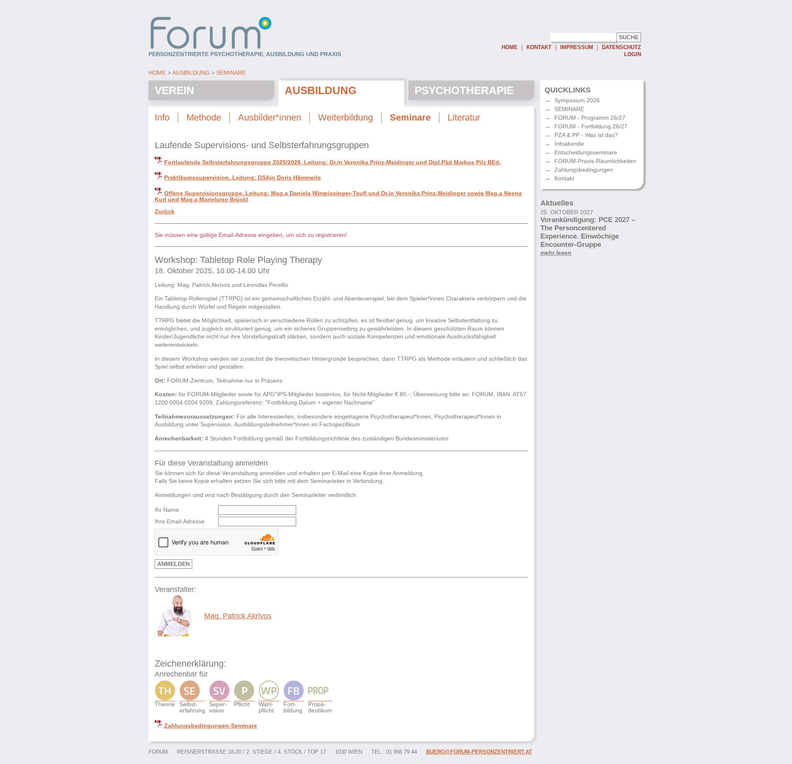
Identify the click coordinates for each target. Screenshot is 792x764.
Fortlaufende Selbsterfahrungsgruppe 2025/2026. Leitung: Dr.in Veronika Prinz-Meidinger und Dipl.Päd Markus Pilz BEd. (332, 162)
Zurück (164, 211)
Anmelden (173, 564)
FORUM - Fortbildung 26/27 (590, 126)
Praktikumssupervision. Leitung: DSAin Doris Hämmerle (242, 177)
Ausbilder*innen (269, 118)
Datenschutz (621, 47)
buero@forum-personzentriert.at (479, 752)
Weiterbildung (345, 118)
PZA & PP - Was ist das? (586, 135)
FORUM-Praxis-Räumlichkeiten (595, 161)
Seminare (231, 72)
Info (162, 118)
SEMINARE (569, 109)
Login (632, 54)
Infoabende (569, 143)
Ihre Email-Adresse (180, 521)
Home (510, 47)
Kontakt (539, 47)
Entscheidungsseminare (585, 152)
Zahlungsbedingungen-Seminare (210, 725)
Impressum (576, 47)
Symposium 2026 (577, 100)
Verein (174, 90)
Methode (203, 118)
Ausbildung (191, 72)
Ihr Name (167, 510)
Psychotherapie (464, 90)
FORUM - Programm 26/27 (589, 117)
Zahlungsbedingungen (583, 169)
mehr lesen (555, 252)
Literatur (464, 118)
